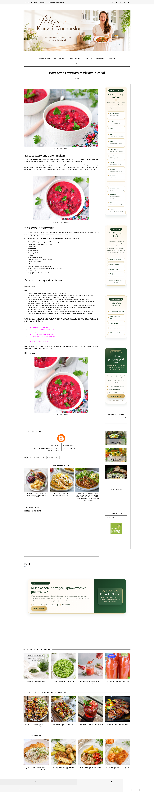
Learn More (135, 790)
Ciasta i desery (74, 58)
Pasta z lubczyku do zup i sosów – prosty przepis (36, 682)
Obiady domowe (115, 115)
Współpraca (77, 64)
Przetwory (116, 210)
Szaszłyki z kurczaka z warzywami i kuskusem (63, 725)
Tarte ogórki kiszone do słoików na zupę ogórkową (63, 682)
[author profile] (62, 437)
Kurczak (116, 122)
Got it (142, 790)
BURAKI (29, 457)
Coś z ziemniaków (115, 328)
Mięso (116, 129)
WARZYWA (50, 457)
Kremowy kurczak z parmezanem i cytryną (61, 494)
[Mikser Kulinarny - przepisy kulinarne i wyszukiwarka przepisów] (116, 534)
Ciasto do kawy (114, 323)
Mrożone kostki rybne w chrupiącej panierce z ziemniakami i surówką (117, 768)
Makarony (116, 176)
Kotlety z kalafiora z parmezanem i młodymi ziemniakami (63, 768)
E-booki (112, 58)
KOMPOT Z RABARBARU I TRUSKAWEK (90, 724)
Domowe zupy (114, 269)
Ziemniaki (116, 170)
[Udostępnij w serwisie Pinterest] (40, 431)
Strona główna (45, 58)
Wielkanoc (115, 196)
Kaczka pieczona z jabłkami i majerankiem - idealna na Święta (36, 495)
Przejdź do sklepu (38, 608)
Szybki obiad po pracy (115, 317)
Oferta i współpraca (56, 2)
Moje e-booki (114, 274)
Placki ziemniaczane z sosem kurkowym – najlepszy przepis (36, 768)
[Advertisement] (77, 632)
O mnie (42, 2)
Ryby (117, 135)
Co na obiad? (59, 58)
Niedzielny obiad (117, 189)
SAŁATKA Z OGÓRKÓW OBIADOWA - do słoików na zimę (116, 442)
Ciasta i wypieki (116, 150)
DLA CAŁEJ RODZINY (39, 457)
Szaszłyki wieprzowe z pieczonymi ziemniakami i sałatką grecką (36, 725)
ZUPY (57, 457)
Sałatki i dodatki (98, 58)
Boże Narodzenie (116, 203)
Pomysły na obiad (115, 260)
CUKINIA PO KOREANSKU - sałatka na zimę (116, 459)
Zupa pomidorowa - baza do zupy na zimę (117, 682)
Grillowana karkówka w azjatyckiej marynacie (117, 725)
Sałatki (116, 157)
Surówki (115, 163)
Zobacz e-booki (116, 396)
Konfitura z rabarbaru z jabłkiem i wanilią (90, 682)
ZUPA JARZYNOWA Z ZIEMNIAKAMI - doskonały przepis (116, 476)
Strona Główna (31, 2)
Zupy (86, 58)
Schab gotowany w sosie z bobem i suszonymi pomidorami (90, 768)
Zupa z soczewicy (70, 448)
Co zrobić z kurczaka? (117, 312)
